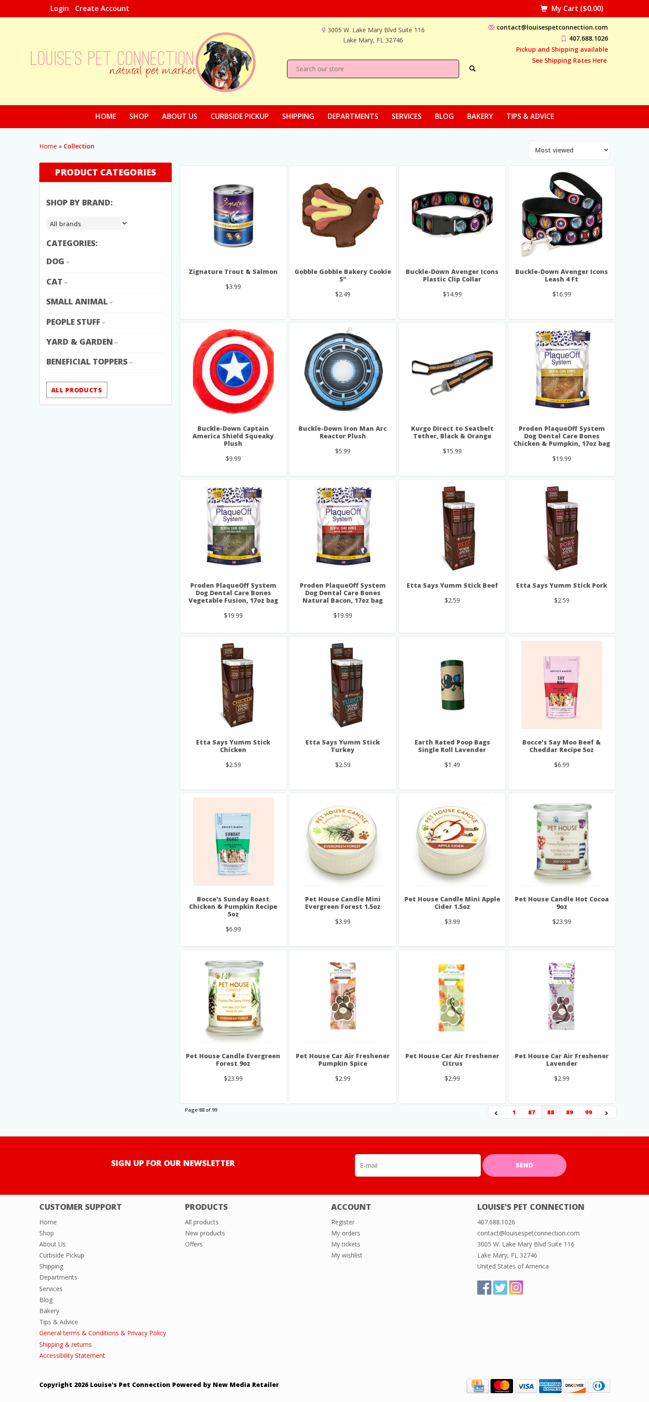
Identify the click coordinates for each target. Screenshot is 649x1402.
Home (105, 116)
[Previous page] (497, 1112)
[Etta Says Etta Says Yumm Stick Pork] (562, 528)
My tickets (345, 1244)
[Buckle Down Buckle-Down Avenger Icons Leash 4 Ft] (562, 214)
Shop (139, 116)
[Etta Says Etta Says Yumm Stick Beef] (452, 528)
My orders (345, 1233)
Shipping (298, 116)
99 (588, 1112)
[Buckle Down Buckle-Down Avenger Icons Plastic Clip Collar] (452, 214)
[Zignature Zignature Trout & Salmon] (233, 214)
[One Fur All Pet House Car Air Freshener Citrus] (452, 998)
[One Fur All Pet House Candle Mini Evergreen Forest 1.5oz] (343, 842)
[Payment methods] (478, 1385)
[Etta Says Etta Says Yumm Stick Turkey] (343, 685)
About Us (179, 116)
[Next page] (607, 1112)
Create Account (102, 8)
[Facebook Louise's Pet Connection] (484, 1287)
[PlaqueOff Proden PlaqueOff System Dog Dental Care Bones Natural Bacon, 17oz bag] (343, 528)
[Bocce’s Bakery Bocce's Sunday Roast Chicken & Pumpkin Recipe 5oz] (233, 842)
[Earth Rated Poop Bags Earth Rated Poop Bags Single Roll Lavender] (452, 685)
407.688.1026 (588, 38)
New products (205, 1233)
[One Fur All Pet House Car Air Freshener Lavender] (562, 998)
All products (76, 390)
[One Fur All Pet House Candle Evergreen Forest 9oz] (233, 998)
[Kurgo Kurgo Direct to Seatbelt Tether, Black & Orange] (452, 371)
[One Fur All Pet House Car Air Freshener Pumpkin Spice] (343, 998)
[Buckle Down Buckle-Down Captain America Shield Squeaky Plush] (233, 371)
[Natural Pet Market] (151, 60)
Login (59, 8)
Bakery (480, 116)
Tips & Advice (530, 116)
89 (569, 1112)
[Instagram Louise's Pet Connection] (516, 1287)
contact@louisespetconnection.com (552, 27)
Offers (194, 1244)
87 (531, 1112)
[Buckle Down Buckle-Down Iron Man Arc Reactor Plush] (343, 371)
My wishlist (346, 1255)
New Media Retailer (246, 1384)
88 (550, 1112)
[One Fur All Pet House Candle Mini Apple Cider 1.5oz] (452, 842)
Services (407, 116)
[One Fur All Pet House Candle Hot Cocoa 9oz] (562, 842)
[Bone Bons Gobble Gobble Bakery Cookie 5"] (343, 214)
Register (343, 1222)
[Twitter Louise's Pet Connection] (500, 1287)
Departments (353, 116)
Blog (444, 116)
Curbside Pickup (240, 116)
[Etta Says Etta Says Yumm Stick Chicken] (233, 685)
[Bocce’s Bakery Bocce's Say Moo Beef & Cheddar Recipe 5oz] (562, 685)
